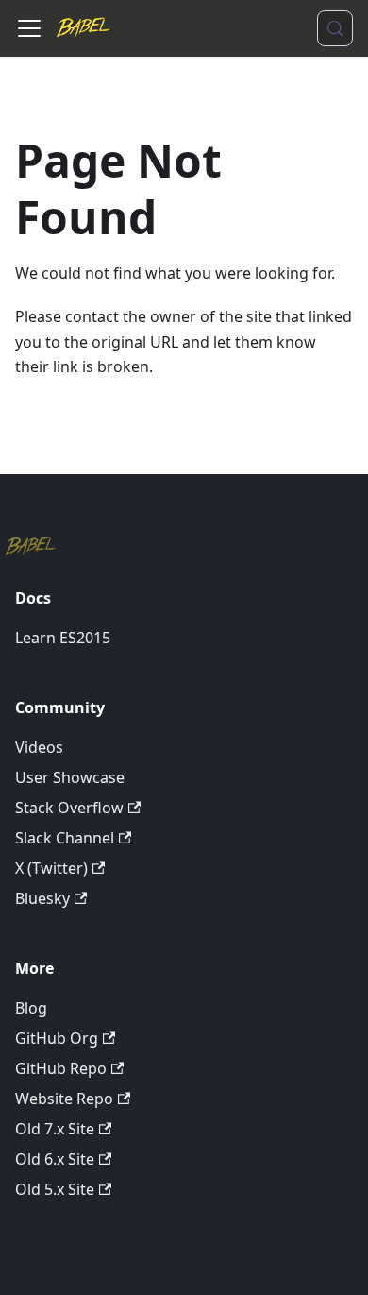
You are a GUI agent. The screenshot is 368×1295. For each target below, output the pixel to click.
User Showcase (70, 777)
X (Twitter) (51, 868)
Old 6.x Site (54, 1159)
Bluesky (42, 898)
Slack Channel (64, 837)
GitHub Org (56, 1038)
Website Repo (64, 1098)
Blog (31, 1007)
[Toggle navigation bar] (29, 28)
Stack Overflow (69, 807)
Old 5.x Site (54, 1189)
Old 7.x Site (54, 1128)
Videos (39, 747)
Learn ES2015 (62, 637)
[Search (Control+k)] (335, 28)
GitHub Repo (61, 1068)
